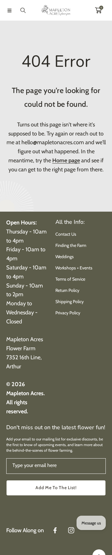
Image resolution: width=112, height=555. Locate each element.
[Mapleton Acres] (56, 10)
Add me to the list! (55, 487)
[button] (9, 10)
